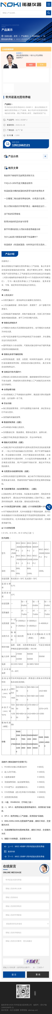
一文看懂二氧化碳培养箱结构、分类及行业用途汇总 (26, 198)
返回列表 (11, 852)
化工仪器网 (14, 1010)
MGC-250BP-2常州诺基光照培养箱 (29, 856)
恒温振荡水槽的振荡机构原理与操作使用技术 (24, 191)
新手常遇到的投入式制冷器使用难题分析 (22, 229)
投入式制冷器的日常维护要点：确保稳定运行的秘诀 (26, 206)
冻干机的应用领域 (12, 214)
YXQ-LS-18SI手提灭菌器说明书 (18, 183)
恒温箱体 (36, 36)
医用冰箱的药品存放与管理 (16, 221)
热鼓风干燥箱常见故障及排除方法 (19, 175)
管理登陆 (23, 1010)
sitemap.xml (33, 1010)
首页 (16, 36)
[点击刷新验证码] (32, 961)
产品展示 (25, 36)
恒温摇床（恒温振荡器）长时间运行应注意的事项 (26, 245)
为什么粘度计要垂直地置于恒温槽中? (20, 237)
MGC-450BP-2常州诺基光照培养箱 (29, 846)
